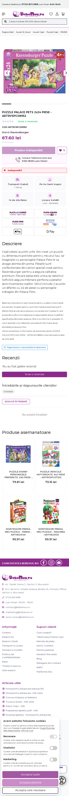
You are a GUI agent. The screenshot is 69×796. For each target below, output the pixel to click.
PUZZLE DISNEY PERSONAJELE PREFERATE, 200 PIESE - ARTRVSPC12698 (18, 474)
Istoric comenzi (45, 645)
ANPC (40, 667)
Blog (39, 658)
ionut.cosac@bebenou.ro (20, 617)
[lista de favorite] (51, 14)
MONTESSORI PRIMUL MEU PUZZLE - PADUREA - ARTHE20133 (51, 532)
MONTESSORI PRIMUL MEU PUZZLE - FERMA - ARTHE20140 (18, 532)
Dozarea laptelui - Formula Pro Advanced (28, 715)
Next (66, 73)
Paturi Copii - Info (15, 706)
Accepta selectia (30, 782)
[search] (5, 21)
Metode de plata (45, 641)
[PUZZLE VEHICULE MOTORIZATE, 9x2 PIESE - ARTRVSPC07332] (51, 454)
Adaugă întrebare (16, 401)
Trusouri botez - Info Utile (20, 702)
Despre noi (8, 637)
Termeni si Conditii (12, 650)
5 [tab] (43, 106)
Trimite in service (11, 666)
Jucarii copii (38, 32)
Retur (5, 661)
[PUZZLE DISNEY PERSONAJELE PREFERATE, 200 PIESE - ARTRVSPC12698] (18, 454)
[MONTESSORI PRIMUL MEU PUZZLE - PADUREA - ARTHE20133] (51, 511)
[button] (6, 14)
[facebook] (43, 563)
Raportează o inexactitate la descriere (26, 347)
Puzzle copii (52, 32)
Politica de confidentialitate (11, 656)
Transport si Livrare (12, 645)
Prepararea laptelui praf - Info (22, 710)
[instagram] (51, 563)
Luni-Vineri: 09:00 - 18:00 (19, 602)
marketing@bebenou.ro (19, 612)
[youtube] (59, 563)
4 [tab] (34, 106)
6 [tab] (53, 106)
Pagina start (8, 32)
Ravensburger (19, 132)
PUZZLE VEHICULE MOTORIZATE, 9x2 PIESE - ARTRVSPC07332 (51, 474)
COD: (5, 127)
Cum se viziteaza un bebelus (21, 697)
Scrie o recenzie (28, 121)
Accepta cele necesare (30, 790)
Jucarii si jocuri (23, 32)
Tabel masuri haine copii (50, 637)
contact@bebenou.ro (18, 607)
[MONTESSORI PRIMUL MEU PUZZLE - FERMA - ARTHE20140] (18, 511)
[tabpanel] (34, 71)
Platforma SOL (44, 671)
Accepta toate (30, 774)
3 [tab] (25, 106)
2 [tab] (15, 106)
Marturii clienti (10, 641)
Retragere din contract (49, 663)
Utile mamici (9, 670)
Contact (6, 632)
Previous (6, 73)
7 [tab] (62, 106)
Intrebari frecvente (47, 654)
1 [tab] (6, 106)
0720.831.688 (12, 597)
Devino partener (45, 650)
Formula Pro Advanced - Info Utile (24, 693)
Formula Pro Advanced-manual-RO (25, 689)
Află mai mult (27, 730)
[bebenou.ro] (28, 13)
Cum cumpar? (44, 632)
